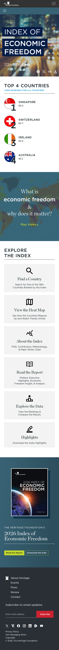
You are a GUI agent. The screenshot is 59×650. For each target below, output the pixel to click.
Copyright (10, 638)
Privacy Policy (12, 632)
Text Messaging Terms (15, 635)
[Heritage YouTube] (41, 625)
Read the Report (14, 553)
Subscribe (45, 614)
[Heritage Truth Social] (12, 625)
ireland (25, 137)
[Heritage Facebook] (18, 625)
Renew (15, 592)
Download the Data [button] (37, 553)
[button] (55, 71)
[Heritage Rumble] (35, 625)
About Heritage (20, 578)
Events (15, 582)
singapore (27, 102)
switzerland (29, 119)
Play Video (29, 224)
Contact (15, 596)
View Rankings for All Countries (24, 90)
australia (27, 155)
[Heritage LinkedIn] (30, 625)
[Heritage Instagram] (24, 625)
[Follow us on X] (7, 625)
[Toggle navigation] (53, 3)
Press (14, 587)
